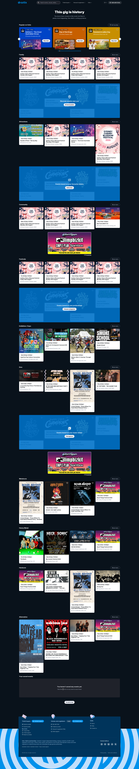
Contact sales (78, 721)
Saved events (27, 726)
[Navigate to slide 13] (72, 51)
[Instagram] (101, 744)
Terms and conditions (112, 752)
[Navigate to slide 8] (66, 51)
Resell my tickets (28, 734)
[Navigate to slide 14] (73, 51)
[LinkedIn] (108, 744)
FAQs (93, 726)
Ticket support (27, 732)
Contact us (94, 728)
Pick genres (69, 436)
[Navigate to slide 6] (64, 51)
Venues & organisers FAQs (58, 729)
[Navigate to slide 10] (69, 51)
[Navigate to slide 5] (63, 51)
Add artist (69, 187)
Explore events (27, 724)
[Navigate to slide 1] (58, 51)
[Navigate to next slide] (120, 39)
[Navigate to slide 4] (62, 51)
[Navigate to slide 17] (77, 51)
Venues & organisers (78, 2)
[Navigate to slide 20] (80, 51)
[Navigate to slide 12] (71, 51)
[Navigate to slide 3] (60, 51)
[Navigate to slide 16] (75, 51)
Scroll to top (69, 702)
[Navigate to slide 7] (65, 51)
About (93, 723)
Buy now (46, 40)
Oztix (89, 2)
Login (68, 721)
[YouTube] (105, 744)
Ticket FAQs (26, 730)
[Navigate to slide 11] (70, 51)
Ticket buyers (66, 2)
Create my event (56, 726)
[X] (115, 744)
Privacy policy (103, 752)
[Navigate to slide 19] (79, 51)
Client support (55, 731)
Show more (115, 54)
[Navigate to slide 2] (59, 51)
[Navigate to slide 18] (78, 51)
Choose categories (69, 309)
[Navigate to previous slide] (19, 39)
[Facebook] (112, 744)
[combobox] (48, 2)
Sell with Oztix (116, 2)
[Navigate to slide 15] (74, 51)
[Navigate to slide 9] (67, 51)
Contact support (39, 721)
